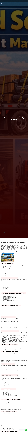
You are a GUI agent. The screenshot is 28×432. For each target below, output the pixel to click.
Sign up (19, 3)
